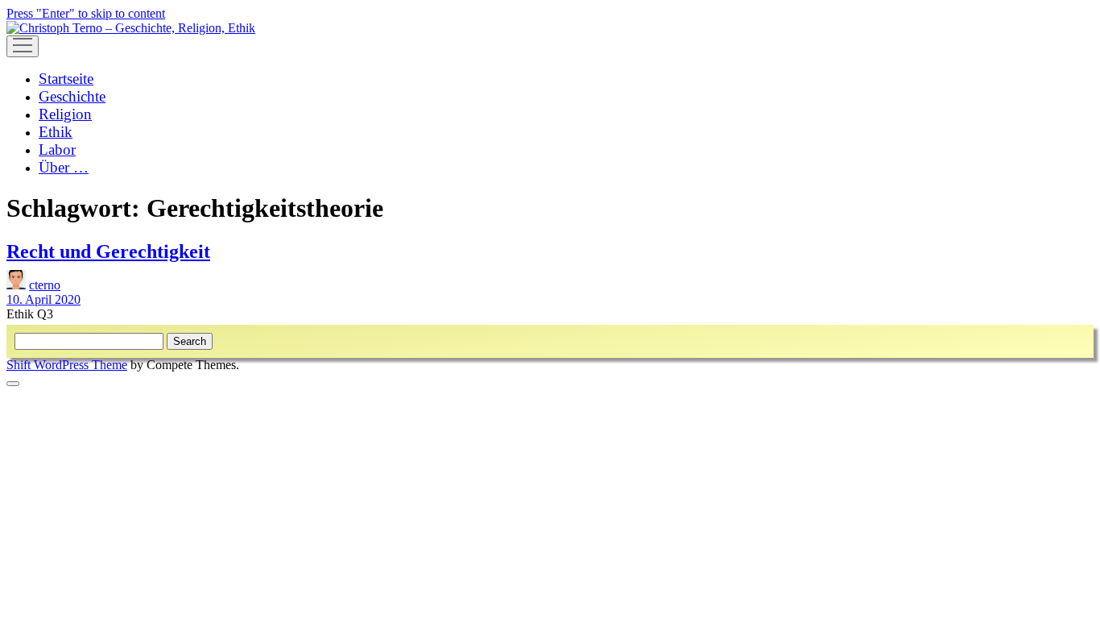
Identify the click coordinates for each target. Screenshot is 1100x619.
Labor (57, 149)
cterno (44, 285)
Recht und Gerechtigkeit (108, 251)
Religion (65, 114)
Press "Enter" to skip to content (85, 13)
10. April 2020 (43, 299)
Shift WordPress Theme (66, 365)
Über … (64, 167)
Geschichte (72, 96)
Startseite (66, 78)
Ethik (55, 131)
